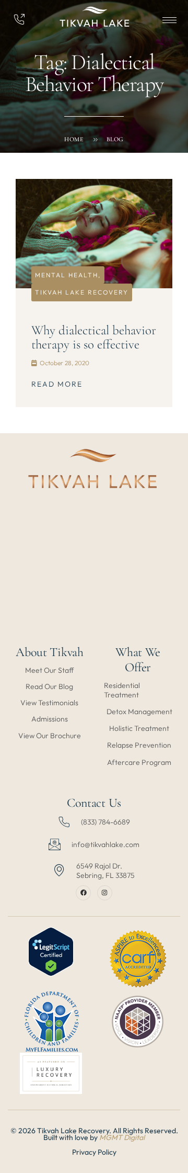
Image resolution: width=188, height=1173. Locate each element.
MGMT (111, 1137)
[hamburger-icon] (169, 20)
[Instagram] (104, 892)
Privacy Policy (94, 1152)
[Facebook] (83, 892)
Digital (134, 1137)
